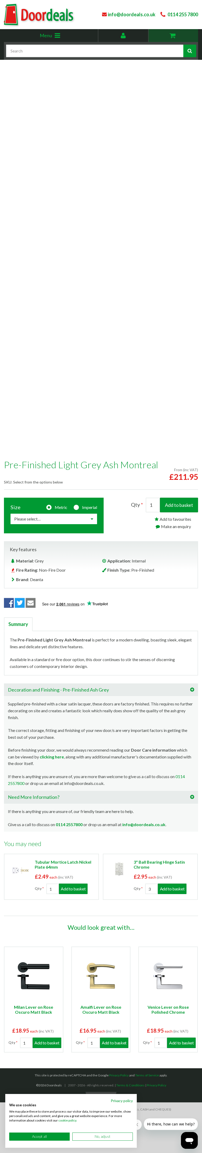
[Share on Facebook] (9, 603)
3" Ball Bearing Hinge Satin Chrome (159, 864)
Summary (18, 624)
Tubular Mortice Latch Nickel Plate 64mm (63, 864)
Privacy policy (122, 1100)
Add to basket (179, 505)
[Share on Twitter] (20, 603)
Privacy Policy (119, 1075)
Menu (58, 37)
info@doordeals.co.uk (143, 824)
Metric (61, 507)
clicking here (52, 756)
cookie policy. (67, 1120)
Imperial (89, 507)
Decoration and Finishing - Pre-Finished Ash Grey (58, 690)
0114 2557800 (69, 824)
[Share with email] (31, 603)
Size (16, 507)
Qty (135, 504)
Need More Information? (33, 797)
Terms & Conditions (130, 1085)
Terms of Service (147, 1075)
